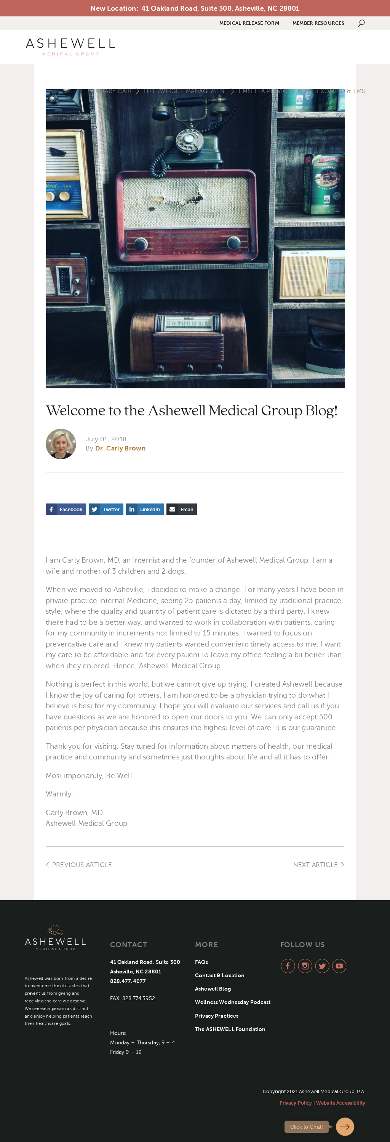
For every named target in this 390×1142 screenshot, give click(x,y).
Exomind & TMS (341, 91)
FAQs (201, 962)
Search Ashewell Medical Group (361, 23)
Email (187, 509)
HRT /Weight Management (186, 91)
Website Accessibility (340, 1103)
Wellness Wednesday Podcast (233, 1002)
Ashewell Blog (213, 989)
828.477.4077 (128, 981)
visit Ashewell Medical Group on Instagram (304, 966)
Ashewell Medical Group (70, 47)
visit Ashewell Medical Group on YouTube (338, 966)
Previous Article (82, 865)
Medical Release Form (249, 23)
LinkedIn (150, 509)
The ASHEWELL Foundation (230, 1029)
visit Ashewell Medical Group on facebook (287, 966)
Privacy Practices (216, 1016)
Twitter (111, 509)
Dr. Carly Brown (120, 448)
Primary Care (111, 91)
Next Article (315, 865)
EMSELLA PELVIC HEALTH (275, 91)
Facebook (71, 509)
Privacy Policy (296, 1103)
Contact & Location (220, 975)
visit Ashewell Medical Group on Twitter (321, 966)
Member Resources (318, 23)
